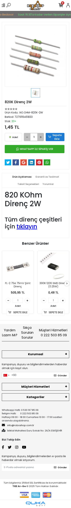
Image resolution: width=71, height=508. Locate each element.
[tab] (22, 177)
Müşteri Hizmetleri (53, 332)
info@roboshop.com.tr (20, 425)
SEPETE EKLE (20, 312)
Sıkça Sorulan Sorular (27, 332)
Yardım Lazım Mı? (9, 332)
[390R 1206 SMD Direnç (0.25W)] (53, 267)
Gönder (62, 375)
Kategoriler (35, 397)
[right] (67, 283)
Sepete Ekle (57, 137)
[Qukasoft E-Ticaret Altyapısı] (35, 504)
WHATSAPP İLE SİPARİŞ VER (36, 149)
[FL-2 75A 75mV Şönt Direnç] (18, 267)
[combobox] (6, 375)
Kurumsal (35, 354)
